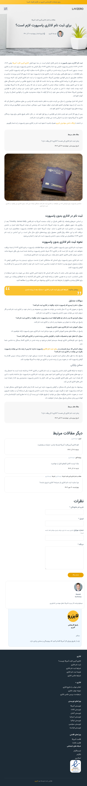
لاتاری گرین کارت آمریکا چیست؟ (69, 661)
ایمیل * (81, 519)
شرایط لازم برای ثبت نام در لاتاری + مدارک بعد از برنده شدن (46, 289)
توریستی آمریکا (75, 706)
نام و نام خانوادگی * (76, 507)
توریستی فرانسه (75, 727)
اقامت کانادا (76, 743)
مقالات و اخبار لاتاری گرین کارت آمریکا (43, 20)
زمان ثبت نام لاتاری (50, 349)
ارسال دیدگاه (76, 575)
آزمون (79, 439)
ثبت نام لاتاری (76, 664)
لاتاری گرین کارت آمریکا (20, 63)
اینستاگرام (77, 750)
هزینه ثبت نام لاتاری (74, 672)
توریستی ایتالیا (76, 720)
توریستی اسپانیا (75, 717)
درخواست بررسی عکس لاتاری (70, 694)
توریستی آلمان (76, 713)
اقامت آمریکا (76, 739)
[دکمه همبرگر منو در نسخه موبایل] (6, 8)
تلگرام (79, 754)
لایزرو (36, 781)
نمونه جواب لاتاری (74, 690)
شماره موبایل (64, 531)
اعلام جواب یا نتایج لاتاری (72, 687)
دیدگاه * (81, 544)
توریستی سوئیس (75, 724)
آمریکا (53, 476)
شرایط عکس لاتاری (74, 675)
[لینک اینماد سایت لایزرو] (75, 766)
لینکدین (78, 758)
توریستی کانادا (76, 709)
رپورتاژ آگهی (78, 458)
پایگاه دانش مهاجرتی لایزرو (65, 123)
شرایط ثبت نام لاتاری (73, 668)
